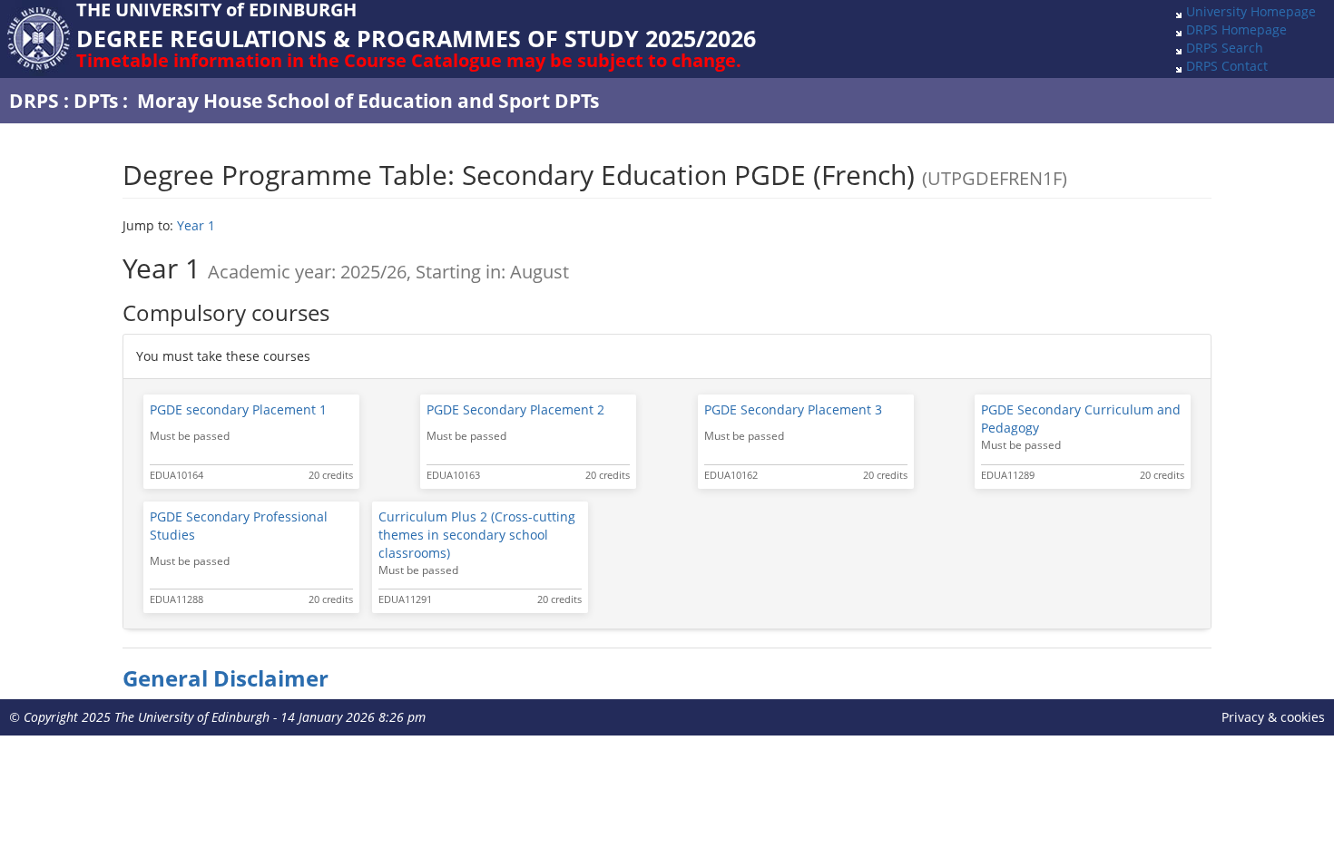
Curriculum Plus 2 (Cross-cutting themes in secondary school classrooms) (476, 534)
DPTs (96, 100)
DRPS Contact (1227, 65)
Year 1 (196, 225)
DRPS (34, 100)
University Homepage (1251, 11)
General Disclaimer (226, 678)
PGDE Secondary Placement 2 (515, 409)
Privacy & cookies (1273, 717)
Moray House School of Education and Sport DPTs (368, 100)
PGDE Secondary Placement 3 (793, 409)
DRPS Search (1224, 47)
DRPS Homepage (1236, 29)
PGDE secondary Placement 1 (238, 409)
